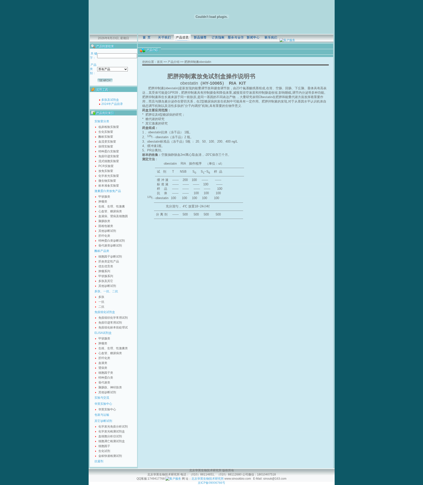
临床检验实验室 (108, 127)
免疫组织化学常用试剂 (113, 317)
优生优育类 (105, 266)
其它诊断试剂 (103, 421)
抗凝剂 (98, 461)
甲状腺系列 (105, 276)
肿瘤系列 (104, 271)
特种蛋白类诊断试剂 (111, 240)
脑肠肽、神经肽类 (110, 387)
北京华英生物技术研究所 (207, 478)
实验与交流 (101, 397)
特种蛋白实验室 (108, 151)
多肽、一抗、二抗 (106, 291)
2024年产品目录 (112, 104)
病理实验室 (105, 146)
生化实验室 (105, 132)
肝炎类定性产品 (108, 261)
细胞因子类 (105, 372)
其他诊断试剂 (107, 231)
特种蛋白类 (105, 377)
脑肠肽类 (104, 221)
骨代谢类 (104, 382)
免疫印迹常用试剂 (110, 322)
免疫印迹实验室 (108, 156)
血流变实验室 (107, 141)
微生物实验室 (107, 180)
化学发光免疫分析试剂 (113, 426)
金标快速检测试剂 (110, 456)
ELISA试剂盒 (103, 333)
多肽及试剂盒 (110, 100)
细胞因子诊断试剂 (110, 256)
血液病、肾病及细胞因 (113, 216)
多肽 (101, 297)
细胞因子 (104, 446)
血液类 (102, 363)
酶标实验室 (105, 136)
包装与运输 (101, 415)
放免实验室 (105, 171)
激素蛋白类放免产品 (107, 191)
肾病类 (102, 368)
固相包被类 (105, 226)
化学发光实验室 (108, 176)
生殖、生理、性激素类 (113, 348)
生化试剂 (104, 451)
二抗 (101, 306)
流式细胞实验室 (108, 161)
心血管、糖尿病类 (110, 211)
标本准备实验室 (108, 185)
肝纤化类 (104, 235)
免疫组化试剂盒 (104, 312)
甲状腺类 (104, 196)
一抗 (101, 302)
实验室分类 (101, 121)
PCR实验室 (106, 166)
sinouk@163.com (274, 478)
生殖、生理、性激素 (111, 206)
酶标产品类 (101, 251)
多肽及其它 (105, 281)
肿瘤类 (102, 201)
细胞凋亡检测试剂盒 (111, 441)
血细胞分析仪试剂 (110, 436)
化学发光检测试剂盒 (111, 431)
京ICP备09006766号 (211, 483)
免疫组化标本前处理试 (113, 327)
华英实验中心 (103, 404)
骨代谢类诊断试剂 (110, 245)
